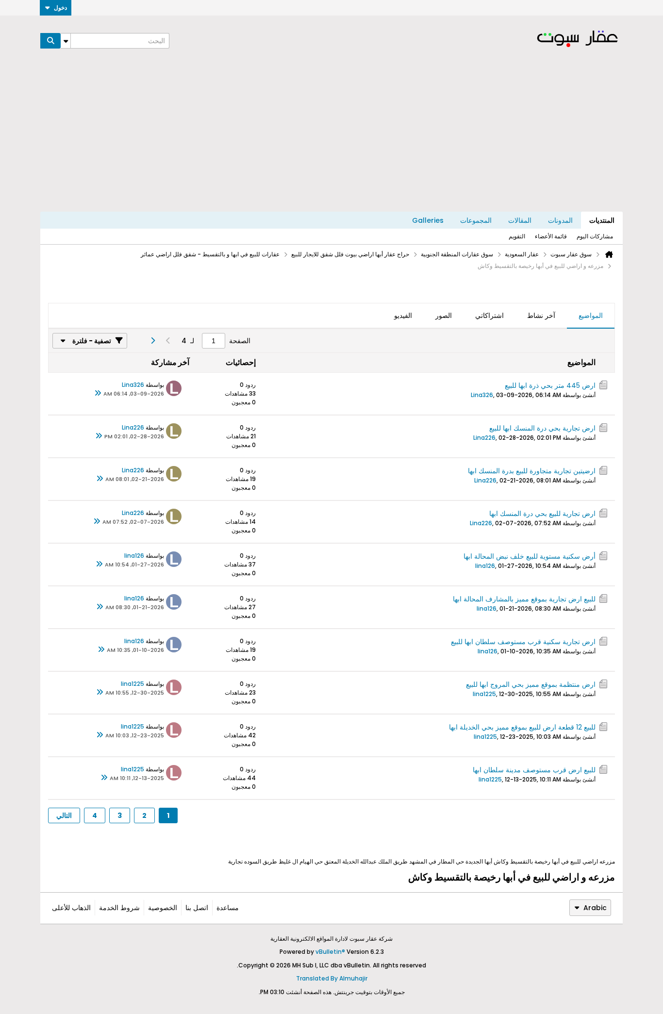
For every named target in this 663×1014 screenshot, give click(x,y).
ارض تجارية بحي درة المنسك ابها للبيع (542, 428)
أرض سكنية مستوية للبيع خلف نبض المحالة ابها (530, 556)
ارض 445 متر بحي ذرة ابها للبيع (550, 385)
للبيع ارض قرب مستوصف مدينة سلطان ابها (534, 770)
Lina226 (484, 437)
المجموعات (476, 220)
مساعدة (227, 908)
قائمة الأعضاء (551, 236)
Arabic (595, 908)
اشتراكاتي (489, 315)
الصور (443, 315)
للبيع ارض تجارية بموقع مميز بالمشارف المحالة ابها (524, 599)
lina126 (485, 566)
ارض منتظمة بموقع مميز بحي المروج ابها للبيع (531, 684)
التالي (64, 815)
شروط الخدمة (119, 908)
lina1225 (484, 694)
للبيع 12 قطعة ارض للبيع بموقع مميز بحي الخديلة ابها (522, 727)
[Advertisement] (331, 139)
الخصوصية (162, 908)
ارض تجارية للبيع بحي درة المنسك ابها (542, 513)
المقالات (519, 220)
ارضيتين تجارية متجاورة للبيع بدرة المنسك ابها (532, 471)
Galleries (428, 220)
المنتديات (601, 220)
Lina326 (482, 395)
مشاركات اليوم (595, 236)
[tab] (590, 316)
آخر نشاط (541, 315)
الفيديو (403, 315)
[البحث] (50, 41)
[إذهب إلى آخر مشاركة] (97, 393)
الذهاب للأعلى (71, 908)
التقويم (517, 236)
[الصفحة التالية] (152, 341)
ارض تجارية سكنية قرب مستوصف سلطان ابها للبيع (522, 642)
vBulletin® (330, 952)
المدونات (560, 220)
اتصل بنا (196, 908)
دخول (60, 7)
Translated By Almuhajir (331, 978)
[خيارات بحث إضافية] (65, 41)
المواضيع (591, 315)
